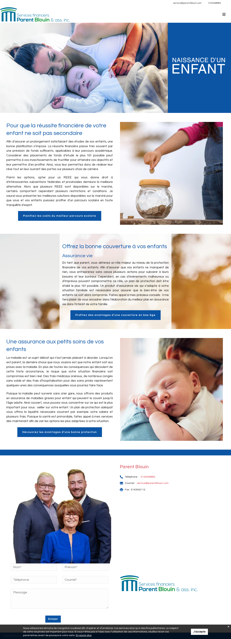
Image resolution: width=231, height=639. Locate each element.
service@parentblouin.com (187, 3)
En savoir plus (83, 635)
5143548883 (214, 3)
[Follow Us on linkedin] (225, 3)
